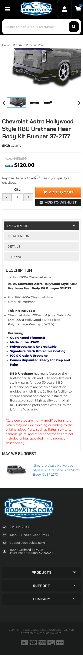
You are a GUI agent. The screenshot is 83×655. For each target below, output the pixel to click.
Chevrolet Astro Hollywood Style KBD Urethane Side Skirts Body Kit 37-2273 (56, 470)
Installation (18, 236)
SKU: (6, 146)
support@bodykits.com (27, 542)
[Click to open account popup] (64, 9)
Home (6, 45)
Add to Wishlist (61, 202)
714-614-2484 (19, 527)
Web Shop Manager (49, 633)
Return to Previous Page (28, 45)
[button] (41, 26)
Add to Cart (61, 192)
